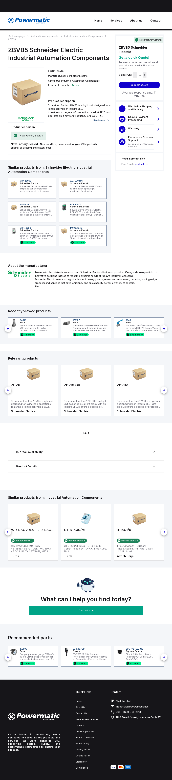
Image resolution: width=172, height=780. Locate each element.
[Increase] (144, 75)
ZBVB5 (12, 39)
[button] (139, 109)
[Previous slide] (8, 328)
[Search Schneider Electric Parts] (19, 276)
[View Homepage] (29, 20)
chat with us (142, 164)
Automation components (44, 36)
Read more (99, 120)
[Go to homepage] (34, 716)
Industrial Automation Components (83, 36)
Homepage (18, 36)
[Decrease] (135, 75)
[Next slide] (164, 328)
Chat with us (86, 610)
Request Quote (139, 84)
